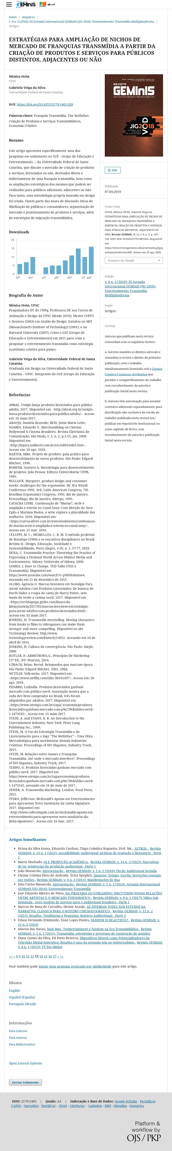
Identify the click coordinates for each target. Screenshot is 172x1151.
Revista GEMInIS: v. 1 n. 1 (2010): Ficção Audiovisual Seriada (111, 871)
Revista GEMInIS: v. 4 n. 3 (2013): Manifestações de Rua (78, 880)
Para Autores (18, 1038)
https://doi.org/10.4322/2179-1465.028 (45, 104)
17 (54, 956)
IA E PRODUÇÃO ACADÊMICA (66, 862)
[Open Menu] (8, 4)
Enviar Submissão (25, 1082)
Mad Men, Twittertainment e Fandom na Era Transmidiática (93, 929)
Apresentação (53, 871)
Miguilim (120, 1106)
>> (62, 956)
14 (41, 956)
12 (32, 956)
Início (13, 17)
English (14, 990)
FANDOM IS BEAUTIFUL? (110, 920)
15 (45, 956)
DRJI (108, 1106)
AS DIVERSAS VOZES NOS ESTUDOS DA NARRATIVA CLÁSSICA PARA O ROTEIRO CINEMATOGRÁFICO (82, 908)
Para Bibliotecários (22, 1044)
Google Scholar (126, 1101)
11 (28, 956)
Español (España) (22, 997)
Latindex (95, 1106)
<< (11, 956)
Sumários (137, 1106)
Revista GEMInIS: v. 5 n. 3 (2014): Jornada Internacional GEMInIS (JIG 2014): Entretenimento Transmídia (89, 886)
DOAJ (63, 1106)
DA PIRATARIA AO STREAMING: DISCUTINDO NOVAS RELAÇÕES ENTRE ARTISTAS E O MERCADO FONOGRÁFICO (90, 895)
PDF (114, 170)
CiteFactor (77, 1106)
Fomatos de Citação (121, 260)
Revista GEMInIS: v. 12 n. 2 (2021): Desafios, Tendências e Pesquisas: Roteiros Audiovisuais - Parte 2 (85, 913)
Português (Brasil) (22, 1004)
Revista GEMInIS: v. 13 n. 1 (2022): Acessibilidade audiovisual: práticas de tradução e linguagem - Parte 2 (89, 853)
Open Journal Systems (25, 1063)
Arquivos (28, 17)
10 (23, 956)
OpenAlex (31, 1106)
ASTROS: (141, 848)
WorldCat (48, 1106)
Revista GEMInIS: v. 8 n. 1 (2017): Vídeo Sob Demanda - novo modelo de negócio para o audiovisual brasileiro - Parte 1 (88, 900)
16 (50, 956)
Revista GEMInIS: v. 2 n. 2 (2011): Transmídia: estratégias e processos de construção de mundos (85, 931)
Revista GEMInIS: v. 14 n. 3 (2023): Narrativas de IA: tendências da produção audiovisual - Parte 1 (88, 864)
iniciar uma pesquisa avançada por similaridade (75, 966)
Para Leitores (18, 1031)
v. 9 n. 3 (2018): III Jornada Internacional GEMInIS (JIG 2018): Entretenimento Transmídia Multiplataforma (81, 21)
